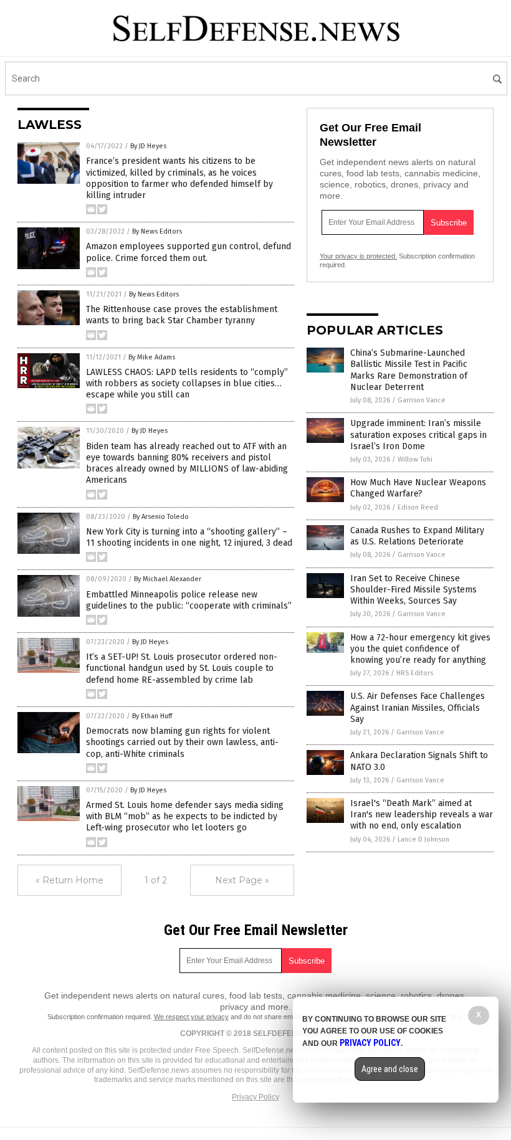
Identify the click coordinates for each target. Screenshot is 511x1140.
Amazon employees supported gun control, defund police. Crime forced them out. (188, 252)
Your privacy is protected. (358, 256)
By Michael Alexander (167, 579)
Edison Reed (418, 507)
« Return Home (69, 880)
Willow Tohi (415, 459)
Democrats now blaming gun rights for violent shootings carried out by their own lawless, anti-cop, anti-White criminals (182, 742)
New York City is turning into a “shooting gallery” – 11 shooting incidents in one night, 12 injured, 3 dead (189, 537)
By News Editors (157, 231)
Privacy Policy (255, 1097)
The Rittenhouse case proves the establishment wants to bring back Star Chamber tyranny (181, 315)
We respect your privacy (191, 1016)
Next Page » (242, 880)
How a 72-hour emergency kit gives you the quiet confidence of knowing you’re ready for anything (420, 648)
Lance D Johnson (423, 839)
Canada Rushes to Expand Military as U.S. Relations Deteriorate (417, 536)
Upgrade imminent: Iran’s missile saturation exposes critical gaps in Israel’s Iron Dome (418, 434)
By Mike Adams (151, 357)
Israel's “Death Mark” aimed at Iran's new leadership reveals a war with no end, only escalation (421, 814)
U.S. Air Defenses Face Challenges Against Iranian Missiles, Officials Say (417, 707)
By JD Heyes (148, 146)
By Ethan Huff (152, 716)
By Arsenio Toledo (161, 517)
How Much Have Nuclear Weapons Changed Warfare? (418, 488)
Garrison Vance (422, 400)
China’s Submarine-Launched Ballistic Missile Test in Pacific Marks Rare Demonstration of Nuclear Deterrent (408, 370)
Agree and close (389, 1069)
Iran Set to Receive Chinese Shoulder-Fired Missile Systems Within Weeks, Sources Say (413, 589)
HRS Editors (414, 673)
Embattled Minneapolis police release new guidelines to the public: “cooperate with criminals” (189, 600)
